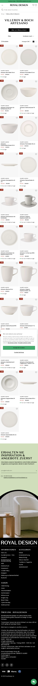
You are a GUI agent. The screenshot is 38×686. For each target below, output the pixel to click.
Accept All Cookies (19, 347)
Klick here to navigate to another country (14, 627)
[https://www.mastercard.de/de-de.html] (8, 671)
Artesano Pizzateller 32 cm (27, 72)
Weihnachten (5, 605)
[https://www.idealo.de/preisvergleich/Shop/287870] (19, 671)
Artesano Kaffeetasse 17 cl (27, 325)
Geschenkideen (6, 590)
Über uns (4, 552)
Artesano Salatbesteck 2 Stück (7, 362)
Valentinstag (5, 585)
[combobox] (28, 36)
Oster (3, 588)
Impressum (4, 568)
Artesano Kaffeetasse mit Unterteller (8, 217)
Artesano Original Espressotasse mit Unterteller (25, 217)
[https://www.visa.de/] (3, 671)
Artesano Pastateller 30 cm (27, 144)
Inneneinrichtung (24, 555)
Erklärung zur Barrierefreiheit (10, 575)
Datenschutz (5, 566)
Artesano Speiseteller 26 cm (8, 434)
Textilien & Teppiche (25, 562)
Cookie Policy (5, 570)
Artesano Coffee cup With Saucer (27, 253)
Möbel (21, 552)
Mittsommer (5, 595)
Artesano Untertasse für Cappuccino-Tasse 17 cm (27, 362)
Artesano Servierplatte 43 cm (8, 181)
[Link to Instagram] (7, 664)
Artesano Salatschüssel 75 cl (27, 108)
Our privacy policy (13, 342)
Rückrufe (4, 577)
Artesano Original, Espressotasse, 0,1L (25, 290)
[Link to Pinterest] (11, 664)
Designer (4, 573)
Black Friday (4, 600)
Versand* (4, 557)
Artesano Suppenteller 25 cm (8, 399)
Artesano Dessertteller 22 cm (27, 181)
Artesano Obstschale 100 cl (27, 398)
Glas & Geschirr (24, 559)
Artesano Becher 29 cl (7, 289)
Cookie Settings (19, 352)
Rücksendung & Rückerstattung (6, 560)
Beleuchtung (23, 557)
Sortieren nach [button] (27, 36)
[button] (33, 5)
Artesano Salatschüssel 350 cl (8, 326)
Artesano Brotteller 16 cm (8, 72)
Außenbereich (23, 567)
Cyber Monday (5, 602)
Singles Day (4, 597)
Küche (21, 564)
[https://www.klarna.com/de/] (14, 671)
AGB (2, 563)
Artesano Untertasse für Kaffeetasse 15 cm (7, 108)
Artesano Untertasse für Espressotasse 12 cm (7, 253)
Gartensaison (5, 593)
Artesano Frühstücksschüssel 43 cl (8, 144)
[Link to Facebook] (2, 664)
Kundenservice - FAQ (7, 555)
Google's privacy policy (24, 342)
